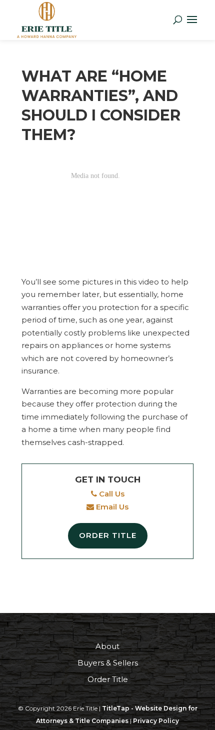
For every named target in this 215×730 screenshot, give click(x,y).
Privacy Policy (156, 720)
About (108, 646)
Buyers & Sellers (108, 663)
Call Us (110, 493)
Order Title (107, 535)
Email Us (111, 507)
